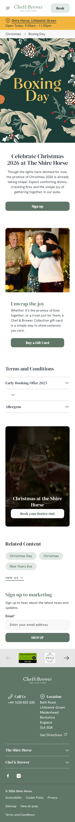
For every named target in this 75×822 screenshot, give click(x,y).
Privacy (52, 797)
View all (12, 578)
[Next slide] (66, 658)
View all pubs (29, 806)
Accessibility (13, 797)
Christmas (13, 34)
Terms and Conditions (20, 815)
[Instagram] (18, 775)
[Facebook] (7, 775)
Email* (10, 616)
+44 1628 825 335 (21, 702)
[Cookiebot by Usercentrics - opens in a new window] (53, 332)
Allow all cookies (37, 473)
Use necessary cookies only (37, 486)
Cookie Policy (35, 797)
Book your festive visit (37, 513)
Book (60, 8)
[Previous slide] (8, 658)
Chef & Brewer (17, 762)
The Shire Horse (18, 750)
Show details (52, 459)
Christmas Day (21, 556)
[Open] (7, 8)
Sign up (37, 206)
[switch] (64, 417)
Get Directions (51, 735)
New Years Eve (21, 566)
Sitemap (10, 806)
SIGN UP (37, 637)
